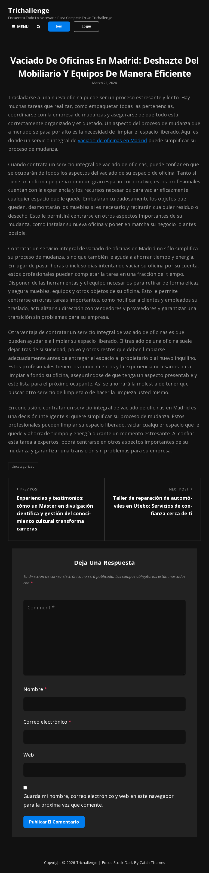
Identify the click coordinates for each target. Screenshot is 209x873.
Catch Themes (152, 862)
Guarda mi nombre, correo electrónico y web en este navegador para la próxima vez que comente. (98, 800)
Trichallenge (28, 10)
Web (28, 754)
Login (86, 26)
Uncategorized (23, 466)
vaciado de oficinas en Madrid (112, 140)
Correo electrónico (47, 721)
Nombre (35, 689)
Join (59, 26)
